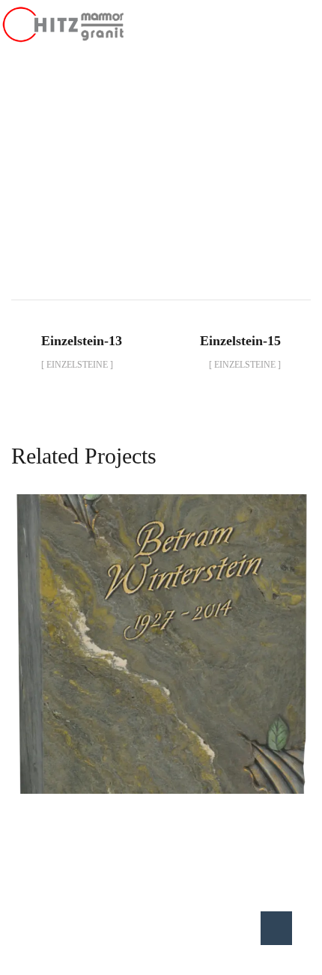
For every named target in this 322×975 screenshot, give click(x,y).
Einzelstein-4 (161, 627)
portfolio (139, 188)
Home (69, 188)
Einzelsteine (231, 188)
